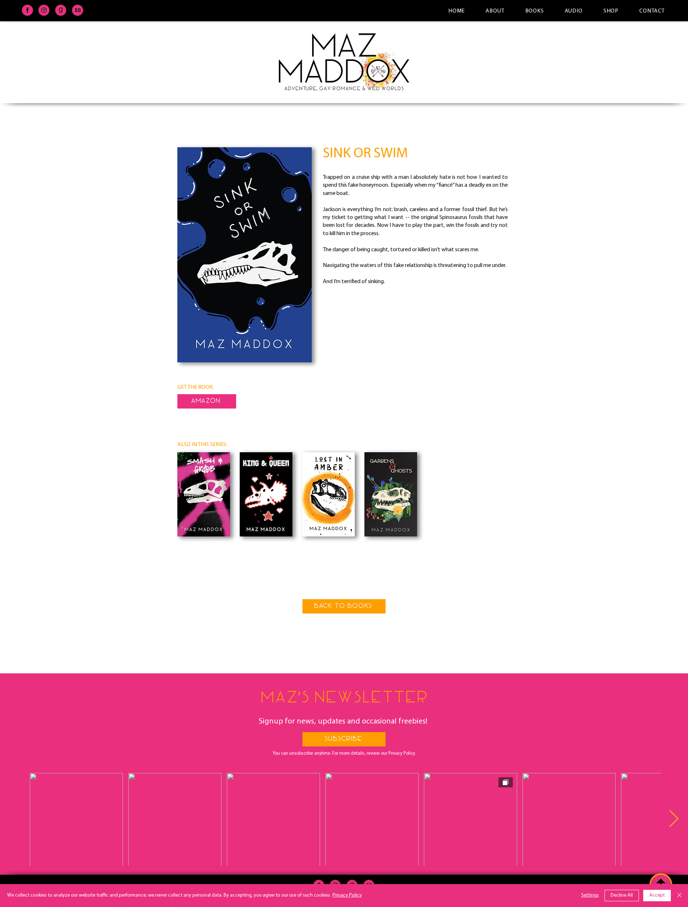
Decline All (622, 895)
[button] (344, 739)
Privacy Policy (347, 895)
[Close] (679, 895)
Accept (657, 895)
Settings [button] (590, 895)
